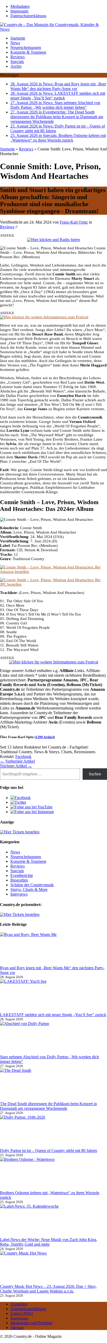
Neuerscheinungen (25, 47)
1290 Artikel (45, 737)
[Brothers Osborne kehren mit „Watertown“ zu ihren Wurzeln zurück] (39, 1173)
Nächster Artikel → (16, 766)
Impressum (19, 11)
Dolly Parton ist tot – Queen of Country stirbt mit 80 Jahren (48, 1150)
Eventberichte (21, 875)
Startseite (17, 38)
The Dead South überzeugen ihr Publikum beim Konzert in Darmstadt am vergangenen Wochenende (48, 1106)
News (15, 43)
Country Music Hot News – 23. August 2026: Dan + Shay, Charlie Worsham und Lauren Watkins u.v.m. (48, 1288)
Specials (17, 61)
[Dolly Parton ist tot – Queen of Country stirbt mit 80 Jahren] (39, 1131)
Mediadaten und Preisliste (31, 1323)
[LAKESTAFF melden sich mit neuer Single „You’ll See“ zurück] (39, 995)
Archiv (16, 66)
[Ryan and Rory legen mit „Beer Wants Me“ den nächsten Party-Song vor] (39, 949)
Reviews (17, 57)
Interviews (19, 894)
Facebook (23, 756)
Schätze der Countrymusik (32, 885)
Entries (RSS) (21, 1313)
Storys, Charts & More (29, 889)
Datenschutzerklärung (28, 16)
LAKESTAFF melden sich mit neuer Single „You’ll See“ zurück (53, 1014)
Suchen (95, 774)
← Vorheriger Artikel (17, 761)
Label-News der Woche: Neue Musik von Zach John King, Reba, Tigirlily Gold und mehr (48, 1241)
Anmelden (19, 1304)
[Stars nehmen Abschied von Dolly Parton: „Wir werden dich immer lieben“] (39, 1038)
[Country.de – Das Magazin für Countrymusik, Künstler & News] (53, 27)
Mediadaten (20, 6)
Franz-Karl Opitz (74, 222)
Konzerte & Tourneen (28, 52)
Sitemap (17, 1327)
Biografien (19, 880)
